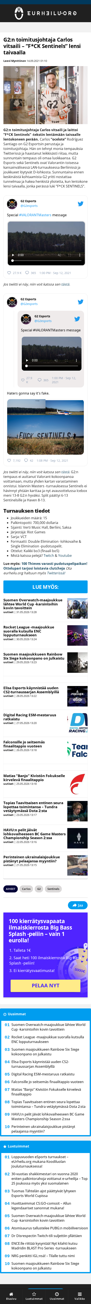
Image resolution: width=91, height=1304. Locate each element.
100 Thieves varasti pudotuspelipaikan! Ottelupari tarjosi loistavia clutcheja (45, 566)
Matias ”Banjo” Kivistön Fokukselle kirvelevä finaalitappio (34, 777)
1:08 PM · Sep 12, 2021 (52, 460)
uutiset (8, 612)
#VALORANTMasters (35, 215)
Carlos (26, 889)
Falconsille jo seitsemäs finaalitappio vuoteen (24, 744)
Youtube (65, 555)
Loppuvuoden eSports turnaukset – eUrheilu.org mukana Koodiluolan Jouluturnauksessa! (39, 1162)
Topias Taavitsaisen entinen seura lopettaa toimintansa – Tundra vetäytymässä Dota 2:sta (33, 806)
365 (33, 273)
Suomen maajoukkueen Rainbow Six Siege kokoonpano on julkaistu (33, 656)
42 (31, 460)
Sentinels (53, 889)
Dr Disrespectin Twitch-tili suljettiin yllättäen (46, 1235)
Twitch (49, 555)
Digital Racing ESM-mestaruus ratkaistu (29, 716)
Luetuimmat (18, 1146)
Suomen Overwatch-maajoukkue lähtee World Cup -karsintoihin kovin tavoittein (32, 604)
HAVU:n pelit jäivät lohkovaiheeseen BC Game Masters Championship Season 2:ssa (34, 833)
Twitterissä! (56, 573)
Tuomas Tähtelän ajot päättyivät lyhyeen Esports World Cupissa (43, 1193)
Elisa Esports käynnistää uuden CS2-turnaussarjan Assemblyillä (31, 689)
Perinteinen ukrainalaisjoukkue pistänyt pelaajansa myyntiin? (31, 858)
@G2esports (29, 206)
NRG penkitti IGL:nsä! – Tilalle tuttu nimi (43, 1255)
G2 (39, 889)
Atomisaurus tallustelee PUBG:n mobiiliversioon (49, 1228)
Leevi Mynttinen (14, 61)
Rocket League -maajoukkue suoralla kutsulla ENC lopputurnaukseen (28, 631)
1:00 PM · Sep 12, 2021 (55, 273)
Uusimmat (17, 1014)
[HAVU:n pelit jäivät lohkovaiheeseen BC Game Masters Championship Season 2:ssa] (77, 838)
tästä (64, 284)
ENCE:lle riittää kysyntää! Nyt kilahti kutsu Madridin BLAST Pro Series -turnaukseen (44, 1245)
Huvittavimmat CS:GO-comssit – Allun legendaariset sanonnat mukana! (41, 1205)
